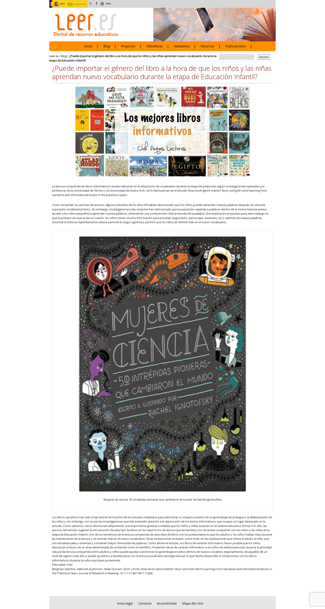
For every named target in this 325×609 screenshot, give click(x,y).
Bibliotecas (155, 46)
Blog (106, 46)
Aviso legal (125, 603)
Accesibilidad (167, 603)
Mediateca (181, 46)
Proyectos (128, 46)
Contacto (144, 603)
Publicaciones (236, 46)
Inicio (88, 46)
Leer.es (54, 56)
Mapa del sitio (192, 603)
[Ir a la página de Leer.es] (162, 24)
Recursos (207, 46)
